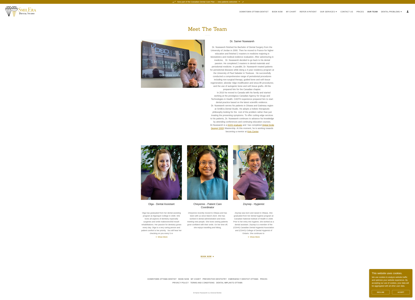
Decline (380, 292)
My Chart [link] (291, 12)
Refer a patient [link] (308, 12)
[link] (20, 11)
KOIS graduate (235, 125)
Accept (401, 292)
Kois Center (253, 131)
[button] (328, 11)
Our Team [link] (372, 12)
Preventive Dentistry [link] (215, 279)
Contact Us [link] (347, 12)
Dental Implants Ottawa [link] (229, 283)
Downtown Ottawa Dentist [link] (254, 12)
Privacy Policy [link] (180, 283)
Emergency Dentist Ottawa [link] (243, 279)
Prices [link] (360, 12)
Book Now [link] (277, 12)
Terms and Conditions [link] (202, 283)
